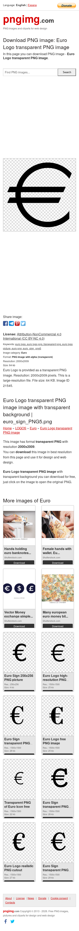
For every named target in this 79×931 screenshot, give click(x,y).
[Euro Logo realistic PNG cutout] (19, 843)
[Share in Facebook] (5, 323)
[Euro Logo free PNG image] (58, 716)
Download (19, 562)
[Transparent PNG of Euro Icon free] (19, 779)
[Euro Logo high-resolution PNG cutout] (58, 652)
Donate (42, 898)
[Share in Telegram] (11, 323)
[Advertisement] (39, 118)
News (31, 898)
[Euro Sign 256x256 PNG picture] (19, 652)
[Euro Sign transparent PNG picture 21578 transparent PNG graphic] (19, 716)
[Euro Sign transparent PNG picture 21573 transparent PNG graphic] (58, 843)
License (20, 898)
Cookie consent (59, 898)
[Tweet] (23, 323)
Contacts (10, 902)
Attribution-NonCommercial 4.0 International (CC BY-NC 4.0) (32, 336)
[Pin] (17, 323)
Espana (32, 5)
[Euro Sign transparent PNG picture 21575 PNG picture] (58, 779)
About (8, 898)
